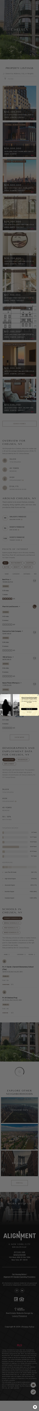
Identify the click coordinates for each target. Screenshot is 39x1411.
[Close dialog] (37, 695)
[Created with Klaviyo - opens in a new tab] (20, 716)
